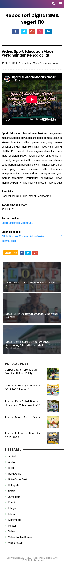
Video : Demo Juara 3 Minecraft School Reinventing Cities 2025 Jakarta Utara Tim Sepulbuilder (29, 345)
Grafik (11, 491)
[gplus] (32, 31)
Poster (12, 525)
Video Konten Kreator (20, 537)
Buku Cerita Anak (17, 479)
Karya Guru (26, 63)
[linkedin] (48, 31)
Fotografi (13, 485)
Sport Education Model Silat (17, 222)
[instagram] (40, 31)
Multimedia (14, 519)
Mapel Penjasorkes (42, 63)
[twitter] (24, 31)
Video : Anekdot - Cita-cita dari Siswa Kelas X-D (30, 284)
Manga (12, 508)
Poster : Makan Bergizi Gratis (23, 417)
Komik (11, 502)
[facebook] (15, 31)
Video (56, 63)
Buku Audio (14, 473)
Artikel (12, 456)
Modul (11, 514)
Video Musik (15, 542)
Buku (11, 468)
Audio (11, 462)
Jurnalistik (14, 496)
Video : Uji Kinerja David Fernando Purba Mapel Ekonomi (32, 315)
